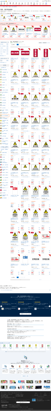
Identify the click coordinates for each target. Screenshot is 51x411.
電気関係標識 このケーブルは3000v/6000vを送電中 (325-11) (14, 265)
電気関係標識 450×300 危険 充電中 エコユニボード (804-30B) (45, 219)
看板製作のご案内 (25, 376)
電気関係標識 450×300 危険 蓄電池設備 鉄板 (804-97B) (14, 219)
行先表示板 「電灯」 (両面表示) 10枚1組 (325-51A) (15, 196)
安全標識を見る (3, 67)
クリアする (48, 42)
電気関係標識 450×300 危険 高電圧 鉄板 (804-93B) (35, 196)
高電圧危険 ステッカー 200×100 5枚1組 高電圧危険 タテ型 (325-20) (45, 59)
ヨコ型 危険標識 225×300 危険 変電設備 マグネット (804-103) (35, 80)
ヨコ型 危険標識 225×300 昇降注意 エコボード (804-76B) (45, 150)
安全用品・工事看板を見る (4, 150)
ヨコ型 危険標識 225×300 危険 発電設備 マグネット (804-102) (25, 80)
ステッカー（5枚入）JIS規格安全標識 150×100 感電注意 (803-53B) (35, 242)
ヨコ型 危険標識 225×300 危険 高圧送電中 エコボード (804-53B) (14, 126)
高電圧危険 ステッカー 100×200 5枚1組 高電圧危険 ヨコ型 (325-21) (24, 59)
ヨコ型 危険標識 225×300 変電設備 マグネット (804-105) (14, 103)
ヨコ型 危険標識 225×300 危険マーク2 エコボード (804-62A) (25, 173)
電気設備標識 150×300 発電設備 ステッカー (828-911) (45, 265)
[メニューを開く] (50, 1)
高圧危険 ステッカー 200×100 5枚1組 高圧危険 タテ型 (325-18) (35, 59)
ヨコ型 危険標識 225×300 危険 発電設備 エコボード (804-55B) (35, 126)
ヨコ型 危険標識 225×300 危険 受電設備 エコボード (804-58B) (14, 150)
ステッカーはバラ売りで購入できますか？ (7, 290)
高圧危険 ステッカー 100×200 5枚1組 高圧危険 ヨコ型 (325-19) (14, 59)
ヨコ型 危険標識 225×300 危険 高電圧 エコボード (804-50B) (24, 103)
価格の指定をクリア (3, 55)
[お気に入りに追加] (11, 20)
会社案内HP (18, 404)
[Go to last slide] (1, 306)
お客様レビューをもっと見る (25, 313)
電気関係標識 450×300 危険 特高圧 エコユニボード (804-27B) (25, 196)
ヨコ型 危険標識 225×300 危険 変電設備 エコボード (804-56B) (45, 126)
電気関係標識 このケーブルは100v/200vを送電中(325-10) (45, 242)
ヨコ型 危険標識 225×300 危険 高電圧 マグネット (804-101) (14, 80)
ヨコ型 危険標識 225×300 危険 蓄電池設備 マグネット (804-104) (45, 80)
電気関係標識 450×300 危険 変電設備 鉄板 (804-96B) (45, 196)
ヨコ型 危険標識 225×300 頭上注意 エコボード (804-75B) (35, 150)
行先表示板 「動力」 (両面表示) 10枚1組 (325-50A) (25, 264)
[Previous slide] (1, 18)
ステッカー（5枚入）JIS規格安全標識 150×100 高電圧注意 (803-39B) (24, 242)
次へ (40, 46)
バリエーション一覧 (15, 83)
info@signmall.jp (4, 402)
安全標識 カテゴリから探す (5, 343)
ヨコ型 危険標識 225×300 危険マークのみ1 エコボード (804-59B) (24, 150)
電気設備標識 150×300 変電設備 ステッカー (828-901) (35, 265)
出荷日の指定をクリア (3, 62)
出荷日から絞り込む (4, 58)
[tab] (23, 311)
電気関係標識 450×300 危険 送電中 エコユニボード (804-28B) (35, 219)
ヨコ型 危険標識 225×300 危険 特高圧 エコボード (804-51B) (35, 103)
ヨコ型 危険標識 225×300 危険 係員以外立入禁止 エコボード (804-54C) (24, 126)
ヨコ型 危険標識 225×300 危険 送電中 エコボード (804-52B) (45, 103)
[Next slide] (50, 18)
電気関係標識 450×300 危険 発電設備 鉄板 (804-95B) (14, 242)
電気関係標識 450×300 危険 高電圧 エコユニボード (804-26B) (25, 219)
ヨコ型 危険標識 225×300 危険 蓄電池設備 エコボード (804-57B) (35, 173)
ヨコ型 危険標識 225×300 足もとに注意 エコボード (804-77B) (14, 173)
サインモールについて (41, 396)
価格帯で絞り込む (4, 42)
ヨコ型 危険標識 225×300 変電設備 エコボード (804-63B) (45, 173)
